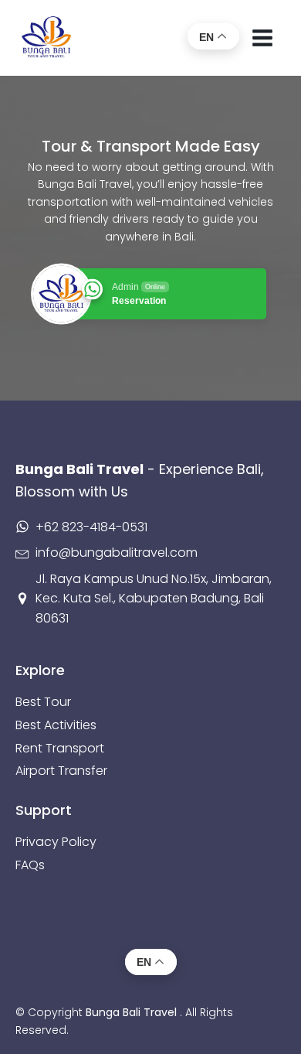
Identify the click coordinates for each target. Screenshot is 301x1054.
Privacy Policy (55, 842)
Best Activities (55, 725)
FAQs (30, 865)
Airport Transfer (61, 770)
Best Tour (43, 702)
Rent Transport (59, 748)
